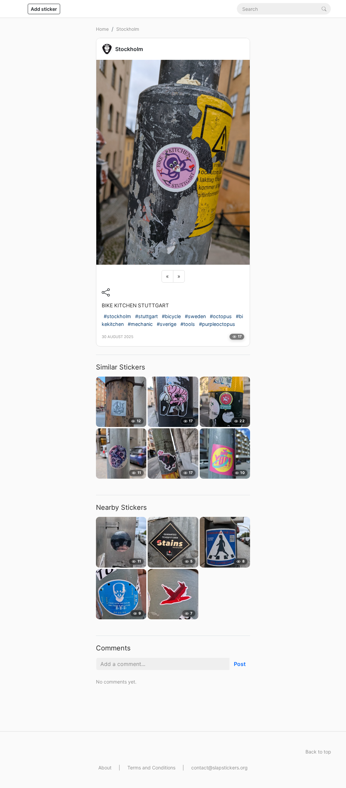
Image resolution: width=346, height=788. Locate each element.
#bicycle (171, 316)
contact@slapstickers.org (219, 767)
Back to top (318, 752)
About (105, 767)
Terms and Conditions (151, 767)
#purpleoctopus (217, 324)
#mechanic (140, 324)
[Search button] (324, 9)
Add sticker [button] (44, 9)
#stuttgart (146, 316)
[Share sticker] (106, 292)
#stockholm (117, 316)
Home (102, 29)
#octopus (221, 316)
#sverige (166, 324)
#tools (187, 324)
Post (240, 664)
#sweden (195, 316)
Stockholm (127, 29)
